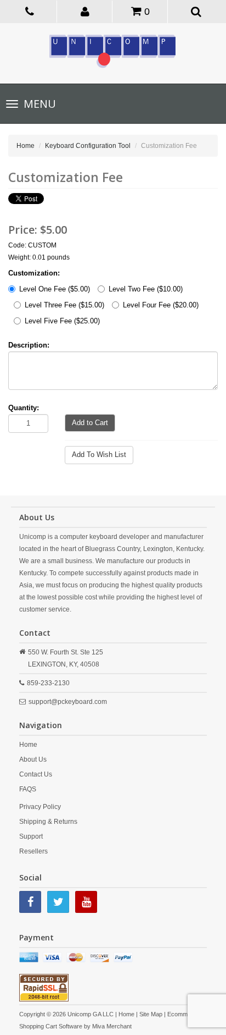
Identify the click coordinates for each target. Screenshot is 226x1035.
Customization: (34, 273)
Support (31, 836)
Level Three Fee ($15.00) (64, 305)
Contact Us (35, 774)
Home (25, 146)
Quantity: (23, 408)
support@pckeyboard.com (68, 702)
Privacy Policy (40, 807)
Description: (28, 345)
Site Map (150, 1014)
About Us (33, 759)
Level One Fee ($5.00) (54, 289)
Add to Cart (90, 423)
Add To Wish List (99, 454)
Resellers (33, 851)
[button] (85, 11)
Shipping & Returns (48, 821)
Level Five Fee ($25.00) (62, 321)
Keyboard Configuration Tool (88, 146)
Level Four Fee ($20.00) (161, 305)
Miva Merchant (112, 1026)
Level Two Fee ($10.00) (146, 289)
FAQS (27, 789)
